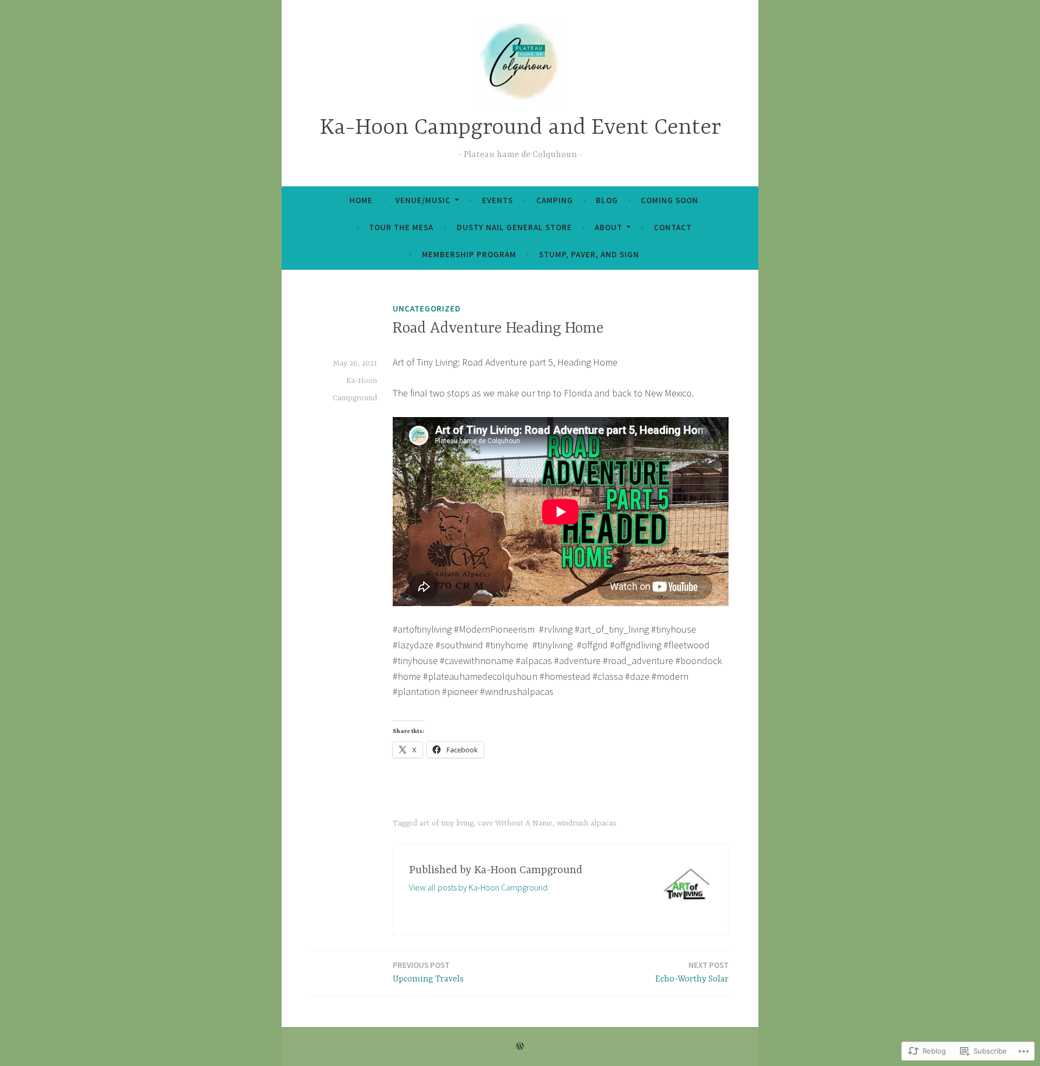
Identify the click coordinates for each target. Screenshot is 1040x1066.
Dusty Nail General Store (514, 227)
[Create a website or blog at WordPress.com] (520, 1046)
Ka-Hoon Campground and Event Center (520, 128)
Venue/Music (423, 200)
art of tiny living (446, 823)
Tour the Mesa (401, 227)
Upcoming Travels (428, 972)
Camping (554, 200)
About (608, 227)
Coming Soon (669, 200)
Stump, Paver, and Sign (589, 254)
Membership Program (469, 254)
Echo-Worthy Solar (692, 972)
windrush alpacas (586, 823)
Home (361, 200)
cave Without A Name (515, 823)
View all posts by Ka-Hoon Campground (478, 887)
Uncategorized (427, 308)
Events (497, 200)
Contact (673, 227)
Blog (607, 200)
